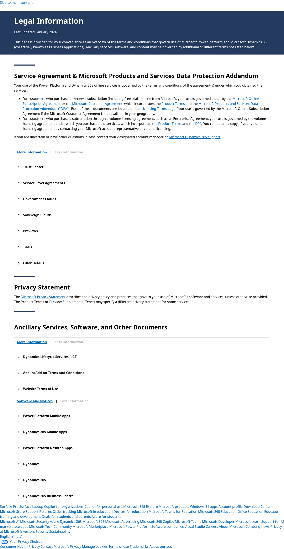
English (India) (11, 536)
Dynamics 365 (71, 521)
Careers (212, 526)
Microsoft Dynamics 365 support (194, 137)
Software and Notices (35, 401)
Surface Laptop (31, 506)
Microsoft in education (95, 511)
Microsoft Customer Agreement (97, 103)
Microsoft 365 (134, 506)
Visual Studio (195, 526)
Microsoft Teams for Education (173, 511)
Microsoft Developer (218, 521)
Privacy (75, 546)
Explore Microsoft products (167, 506)
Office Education (250, 511)
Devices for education (131, 511)
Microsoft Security (34, 521)
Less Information (69, 152)
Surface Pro (9, 506)
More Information (32, 152)
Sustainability (59, 531)
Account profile (231, 506)
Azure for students (106, 516)
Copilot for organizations (64, 506)
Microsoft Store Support (19, 511)
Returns (45, 511)
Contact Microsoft (55, 546)
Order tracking (64, 511)
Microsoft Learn (248, 521)
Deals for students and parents (66, 516)
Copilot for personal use (103, 506)
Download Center (257, 506)
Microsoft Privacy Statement (43, 296)
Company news (258, 526)
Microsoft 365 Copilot (157, 521)
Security (42, 531)
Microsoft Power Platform (130, 526)
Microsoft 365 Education (217, 511)
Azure (54, 521)
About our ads (160, 546)
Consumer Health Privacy (20, 546)
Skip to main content (16, 2)
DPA (198, 123)
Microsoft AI (9, 521)
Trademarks (139, 546)
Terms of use (119, 546)
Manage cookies (95, 546)
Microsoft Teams (188, 521)
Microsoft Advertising (122, 521)
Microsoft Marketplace (91, 526)
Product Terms (173, 103)
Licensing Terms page (158, 108)
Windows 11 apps (204, 506)
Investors (27, 531)
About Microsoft (232, 526)
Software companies (167, 526)
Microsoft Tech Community (50, 526)
